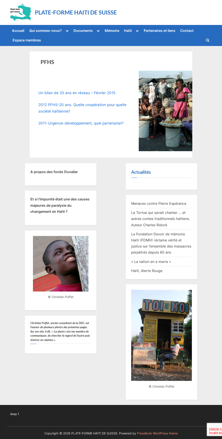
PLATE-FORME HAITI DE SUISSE (76, 12)
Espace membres (27, 40)
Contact (187, 30)
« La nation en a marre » (151, 261)
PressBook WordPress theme (157, 433)
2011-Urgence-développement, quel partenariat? (81, 123)
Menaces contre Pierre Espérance (158, 203)
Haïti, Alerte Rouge (146, 271)
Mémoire (112, 30)
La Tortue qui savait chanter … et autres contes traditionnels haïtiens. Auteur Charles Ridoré (160, 218)
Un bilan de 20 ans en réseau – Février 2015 (76, 93)
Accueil (18, 30)
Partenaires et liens (159, 30)
